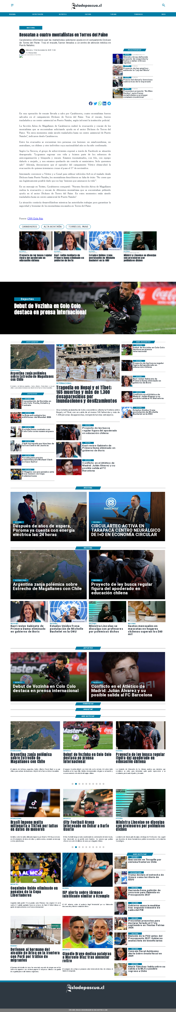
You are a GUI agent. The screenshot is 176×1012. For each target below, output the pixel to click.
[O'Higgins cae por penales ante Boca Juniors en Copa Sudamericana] (16, 474)
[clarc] (16, 460)
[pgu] (120, 938)
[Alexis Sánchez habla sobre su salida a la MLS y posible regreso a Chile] (120, 969)
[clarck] (16, 445)
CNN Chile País (35, 218)
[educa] (126, 365)
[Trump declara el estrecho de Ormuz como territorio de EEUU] (120, 877)
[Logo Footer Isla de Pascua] (87, 992)
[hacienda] (120, 893)
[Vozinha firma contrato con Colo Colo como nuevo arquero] (16, 431)
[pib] (120, 908)
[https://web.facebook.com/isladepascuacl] (70, 997)
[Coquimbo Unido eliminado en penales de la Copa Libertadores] (36, 882)
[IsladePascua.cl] (12, 7)
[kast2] (126, 381)
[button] (29, 226)
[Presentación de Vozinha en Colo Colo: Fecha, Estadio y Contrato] (16, 403)
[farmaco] (87, 886)
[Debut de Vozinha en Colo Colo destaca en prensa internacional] (126, 349)
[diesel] (118, 82)
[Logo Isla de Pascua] (88, 10)
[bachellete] (126, 412)
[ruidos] (118, 93)
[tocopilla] (120, 862)
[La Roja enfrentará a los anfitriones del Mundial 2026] (16, 417)
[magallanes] (35, 749)
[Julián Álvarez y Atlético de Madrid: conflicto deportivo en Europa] (126, 396)
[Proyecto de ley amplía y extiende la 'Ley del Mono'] (118, 70)
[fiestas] (120, 923)
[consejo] (120, 954)
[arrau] (118, 59)
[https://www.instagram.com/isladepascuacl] (88, 997)
